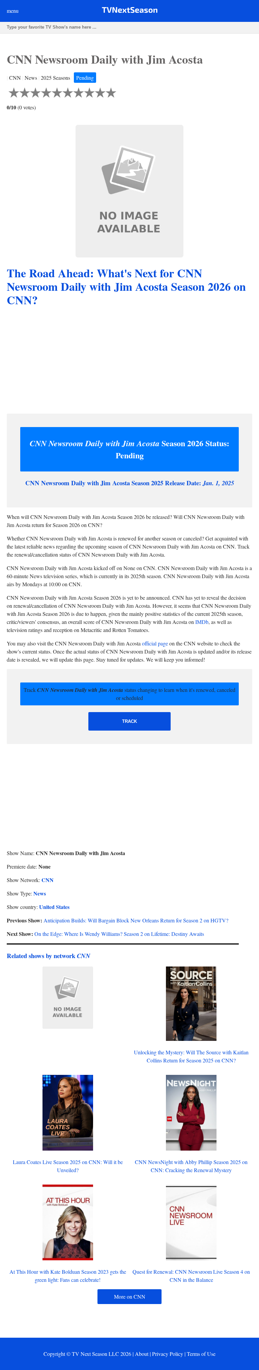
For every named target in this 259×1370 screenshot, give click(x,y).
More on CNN (129, 1296)
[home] (130, 11)
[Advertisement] (129, 361)
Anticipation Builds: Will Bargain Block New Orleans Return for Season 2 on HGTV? (136, 920)
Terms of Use (201, 1353)
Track (129, 721)
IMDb (201, 621)
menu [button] (13, 10)
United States (54, 907)
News (39, 893)
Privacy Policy (167, 1353)
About (141, 1353)
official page (155, 643)
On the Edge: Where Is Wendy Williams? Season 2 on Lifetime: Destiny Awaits (119, 933)
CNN (47, 880)
